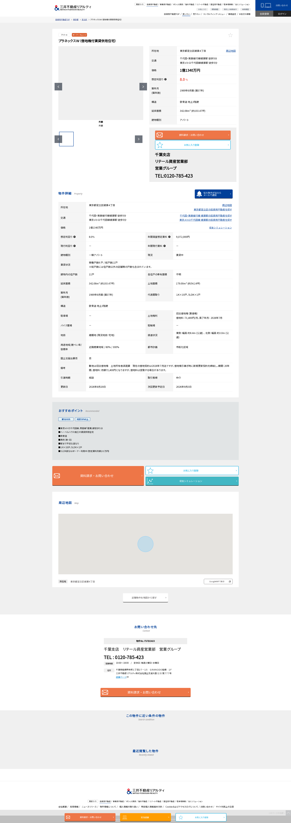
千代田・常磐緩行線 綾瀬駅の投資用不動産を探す (206, 215)
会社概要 (62, 806)
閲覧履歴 (215, 9)
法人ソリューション (242, 4)
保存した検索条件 (230, 9)
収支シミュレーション (220, 227)
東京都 (76, 19)
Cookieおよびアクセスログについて (181, 806)
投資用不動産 (152, 4)
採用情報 (74, 806)
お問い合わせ (282, 5)
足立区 (84, 19)
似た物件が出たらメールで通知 (212, 194)
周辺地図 (231, 51)
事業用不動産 (165, 4)
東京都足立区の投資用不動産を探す (213, 209)
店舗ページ (121, 677)
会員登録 (264, 13)
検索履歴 (245, 9)
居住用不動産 (216, 4)
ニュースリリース (89, 806)
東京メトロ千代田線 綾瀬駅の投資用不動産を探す (205, 220)
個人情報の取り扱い (128, 806)
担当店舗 (145, 817)
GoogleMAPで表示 (216, 581)
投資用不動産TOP (172, 14)
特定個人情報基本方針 (151, 806)
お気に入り (202, 9)
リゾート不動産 (202, 4)
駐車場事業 (228, 4)
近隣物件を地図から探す (144, 597)
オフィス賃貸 (178, 4)
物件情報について (107, 806)
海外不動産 (189, 4)
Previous (58, 86)
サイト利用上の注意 (224, 806)
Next (143, 86)
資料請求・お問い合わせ (91, 817)
